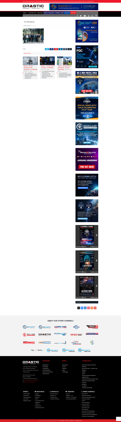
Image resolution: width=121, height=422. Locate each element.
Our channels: (25, 1)
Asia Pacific (52, 1)
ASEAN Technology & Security (88, 412)
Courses (68, 393)
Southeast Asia (58, 1)
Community (45, 366)
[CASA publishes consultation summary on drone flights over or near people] (64, 61)
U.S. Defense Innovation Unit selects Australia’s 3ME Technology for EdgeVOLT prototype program (48, 74)
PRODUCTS (55, 392)
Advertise (67, 12)
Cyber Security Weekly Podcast (88, 397)
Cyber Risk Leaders (86, 399)
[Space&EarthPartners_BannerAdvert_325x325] (86, 196)
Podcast (77, 1)
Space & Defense (85, 404)
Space (30, 1)
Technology (34, 69)
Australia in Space (86, 405)
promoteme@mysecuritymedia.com (31, 380)
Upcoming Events (27, 397)
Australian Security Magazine (88, 416)
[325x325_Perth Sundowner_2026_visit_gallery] (86, 93)
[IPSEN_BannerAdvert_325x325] (86, 221)
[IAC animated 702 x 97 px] (73, 10)
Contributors (32, 12)
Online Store (53, 395)
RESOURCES (51, 12)
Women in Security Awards (88, 380)
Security (44, 67)
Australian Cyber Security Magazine (89, 414)
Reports (37, 393)
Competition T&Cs (78, 420)
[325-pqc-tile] (86, 67)
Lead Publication (46, 370)
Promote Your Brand (48, 372)
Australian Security (65, 1)
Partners (84, 382)
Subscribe (73, 12)
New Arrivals (26, 395)
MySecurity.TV (38, 405)
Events (46, 12)
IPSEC (83, 373)
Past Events (26, 399)
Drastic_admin (27, 25)
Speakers (84, 384)
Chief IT (44, 1)
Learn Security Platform (71, 399)
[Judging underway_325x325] (86, 170)
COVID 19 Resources (39, 400)
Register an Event (27, 400)
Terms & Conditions (69, 420)
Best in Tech (85, 1)
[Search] (96, 15)
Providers (84, 386)
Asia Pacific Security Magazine (88, 411)
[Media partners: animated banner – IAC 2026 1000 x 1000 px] (86, 42)
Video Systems (39, 1)
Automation (65, 365)
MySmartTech (91, 1)
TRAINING (57, 12)
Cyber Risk (48, 1)
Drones (31, 65)
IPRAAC (84, 372)
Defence (26, 65)
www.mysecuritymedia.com (30, 382)
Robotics (64, 368)
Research (37, 397)
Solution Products (54, 393)
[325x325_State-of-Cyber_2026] (86, 119)
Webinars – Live (69, 395)
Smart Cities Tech (85, 407)
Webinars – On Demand (71, 397)
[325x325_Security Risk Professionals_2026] (86, 144)
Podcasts (37, 404)
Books (36, 399)
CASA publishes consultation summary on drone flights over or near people (65, 75)
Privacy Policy (46, 373)
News (24, 12)
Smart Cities (34, 1)
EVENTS (25, 392)
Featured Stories (28, 67)
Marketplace (45, 365)
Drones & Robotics (86, 402)
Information (27, 69)
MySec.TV (81, 1)
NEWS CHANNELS (89, 392)
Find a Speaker (27, 393)
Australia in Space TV (39, 407)
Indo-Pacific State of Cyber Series (90, 379)
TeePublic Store (53, 397)
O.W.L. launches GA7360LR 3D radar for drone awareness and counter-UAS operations (31, 75)
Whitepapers (38, 395)
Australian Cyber (72, 1)
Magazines (40, 12)
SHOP (62, 12)
